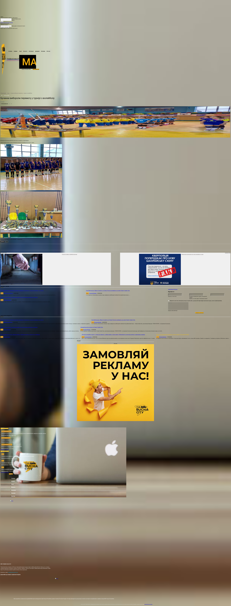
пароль (13, 20)
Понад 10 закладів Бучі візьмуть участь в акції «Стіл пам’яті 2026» (172, 334)
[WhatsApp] (23, 107)
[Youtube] (19, 90)
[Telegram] (14, 90)
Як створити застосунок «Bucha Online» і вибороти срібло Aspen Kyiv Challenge (20, 334)
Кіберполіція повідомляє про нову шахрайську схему (192, 254)
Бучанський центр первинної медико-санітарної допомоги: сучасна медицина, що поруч (22, 290)
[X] (18, 107)
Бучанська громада (6, 95)
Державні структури (6, 437)
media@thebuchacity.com (13, 572)
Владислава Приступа (6, 435)
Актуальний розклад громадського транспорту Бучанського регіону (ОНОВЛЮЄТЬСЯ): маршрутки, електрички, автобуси (23, 433)
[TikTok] (17, 90)
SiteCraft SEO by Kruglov (148, 604)
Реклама (79, 340)
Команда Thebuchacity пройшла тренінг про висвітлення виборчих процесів (19, 297)
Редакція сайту (6, 337)
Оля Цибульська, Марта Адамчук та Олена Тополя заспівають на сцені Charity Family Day (108, 290)
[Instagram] (9, 90)
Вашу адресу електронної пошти (18, 25)
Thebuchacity (3, 93)
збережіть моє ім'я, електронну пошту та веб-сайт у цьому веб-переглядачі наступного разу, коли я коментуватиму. (196, 300)
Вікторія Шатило (5, 103)
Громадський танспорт (6, 431)
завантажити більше (172, 289)
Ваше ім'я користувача (16, 18)
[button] (37, 54)
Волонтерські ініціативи (7, 444)
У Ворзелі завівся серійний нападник (69, 254)
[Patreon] (12, 90)
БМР (7, 241)
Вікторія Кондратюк (8, 293)
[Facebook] (7, 90)
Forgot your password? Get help (6, 22)
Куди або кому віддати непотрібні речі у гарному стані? (11, 446)
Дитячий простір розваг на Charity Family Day (91, 327)
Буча (8, 93)
